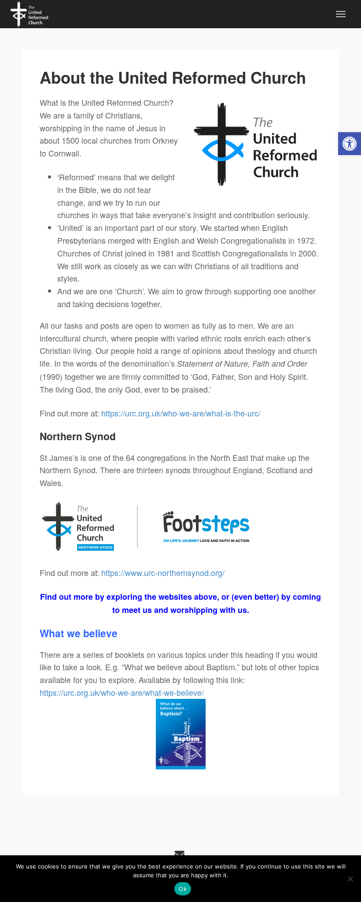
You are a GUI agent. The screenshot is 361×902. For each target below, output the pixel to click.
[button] (349, 143)
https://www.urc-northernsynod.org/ (163, 572)
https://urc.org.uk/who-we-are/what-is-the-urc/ (181, 413)
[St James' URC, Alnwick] (29, 13)
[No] (350, 878)
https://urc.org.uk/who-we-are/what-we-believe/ (122, 692)
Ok (183, 888)
